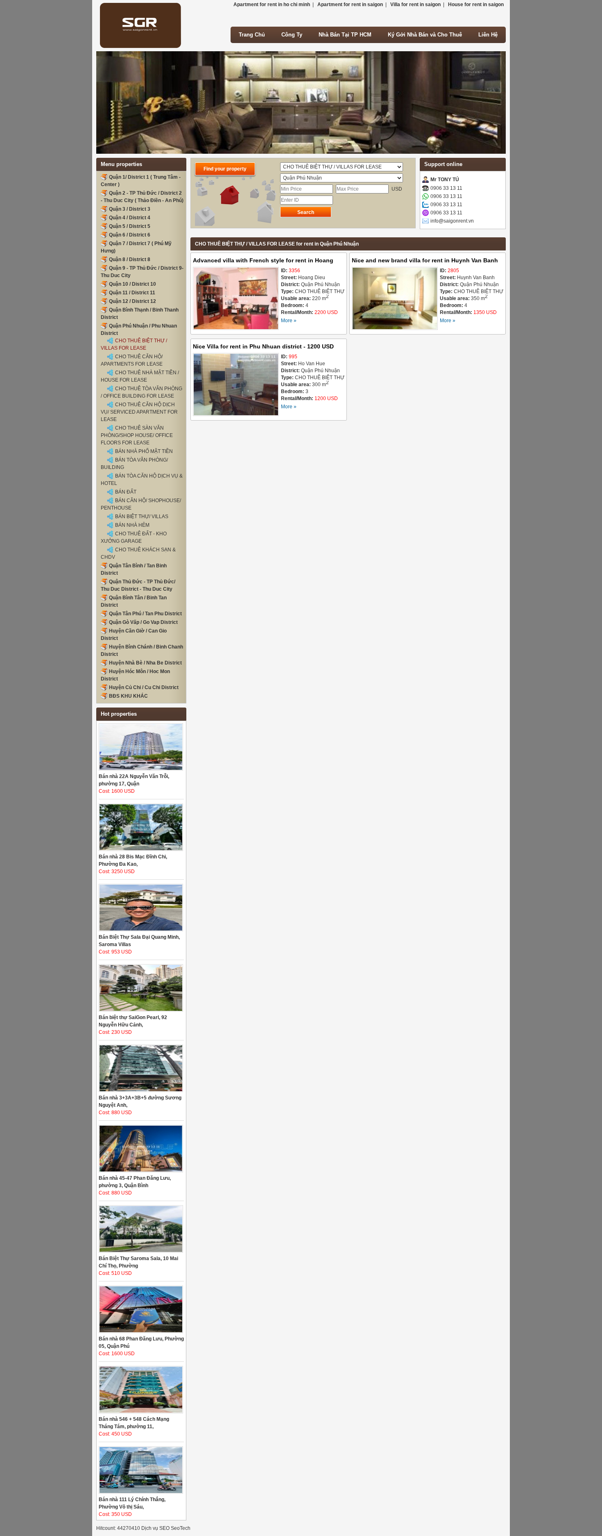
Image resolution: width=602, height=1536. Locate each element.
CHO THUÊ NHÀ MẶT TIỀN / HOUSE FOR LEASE (140, 376)
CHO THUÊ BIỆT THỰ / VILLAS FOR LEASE (134, 344)
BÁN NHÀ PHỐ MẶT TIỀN (144, 451)
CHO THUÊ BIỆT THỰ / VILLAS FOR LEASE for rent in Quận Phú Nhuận (277, 244)
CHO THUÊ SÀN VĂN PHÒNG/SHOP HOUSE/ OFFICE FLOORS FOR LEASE (137, 435)
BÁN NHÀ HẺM (132, 525)
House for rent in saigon (476, 4)
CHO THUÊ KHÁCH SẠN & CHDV (138, 553)
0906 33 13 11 (446, 188)
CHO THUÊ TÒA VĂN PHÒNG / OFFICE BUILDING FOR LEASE (141, 392)
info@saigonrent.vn (452, 221)
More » (288, 320)
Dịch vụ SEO (155, 1528)
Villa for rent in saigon (415, 4)
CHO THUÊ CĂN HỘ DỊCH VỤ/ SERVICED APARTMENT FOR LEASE (139, 412)
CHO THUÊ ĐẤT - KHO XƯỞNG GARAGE (134, 537)
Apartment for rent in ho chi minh (271, 4)
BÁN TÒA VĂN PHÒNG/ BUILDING (134, 463)
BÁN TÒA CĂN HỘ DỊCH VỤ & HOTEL (142, 479)
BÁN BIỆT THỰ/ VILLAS (141, 516)
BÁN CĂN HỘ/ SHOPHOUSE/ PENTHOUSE (141, 504)
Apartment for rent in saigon (350, 4)
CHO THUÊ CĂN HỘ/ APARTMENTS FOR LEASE (132, 360)
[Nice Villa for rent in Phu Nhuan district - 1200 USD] (236, 385)
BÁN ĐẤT (125, 492)
